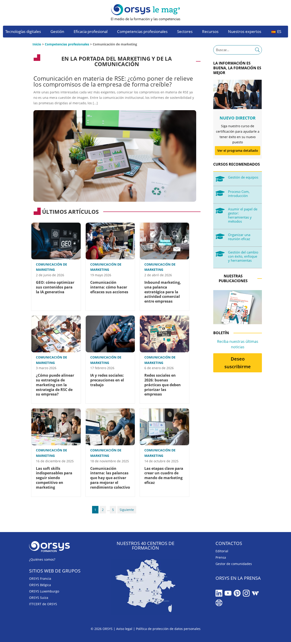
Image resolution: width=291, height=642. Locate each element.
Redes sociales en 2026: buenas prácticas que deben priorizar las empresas (162, 385)
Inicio (37, 44)
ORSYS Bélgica (40, 585)
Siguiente (127, 510)
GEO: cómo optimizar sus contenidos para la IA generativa (55, 287)
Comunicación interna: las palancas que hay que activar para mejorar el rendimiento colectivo (110, 478)
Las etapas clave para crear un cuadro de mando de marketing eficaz (163, 475)
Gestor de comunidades (234, 564)
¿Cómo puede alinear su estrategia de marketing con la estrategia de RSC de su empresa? (55, 385)
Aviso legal (124, 629)
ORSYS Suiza (38, 597)
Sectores (185, 32)
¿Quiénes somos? (42, 559)
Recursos (210, 32)
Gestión (57, 32)
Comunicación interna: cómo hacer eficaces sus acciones (109, 287)
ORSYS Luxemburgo (44, 591)
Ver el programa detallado (237, 150)
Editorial (222, 551)
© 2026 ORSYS (102, 629)
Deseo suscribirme (237, 363)
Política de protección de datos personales (168, 629)
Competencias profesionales (142, 32)
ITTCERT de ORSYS (43, 604)
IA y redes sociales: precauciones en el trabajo (107, 380)
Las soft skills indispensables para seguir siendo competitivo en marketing (54, 478)
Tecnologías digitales (23, 32)
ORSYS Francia (40, 578)
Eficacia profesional (91, 32)
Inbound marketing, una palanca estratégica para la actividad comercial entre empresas (162, 292)
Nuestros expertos (244, 32)
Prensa (221, 557)
